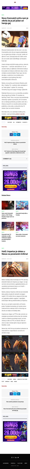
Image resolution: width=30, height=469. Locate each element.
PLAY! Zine (20, 463)
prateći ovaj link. (20, 114)
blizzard (10, 122)
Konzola (13, 463)
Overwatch (18, 122)
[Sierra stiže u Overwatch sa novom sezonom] (22, 226)
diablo (14, 379)
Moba (15, 381)
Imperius (7, 381)
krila (12, 381)
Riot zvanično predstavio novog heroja (15, 401)
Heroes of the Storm (22, 379)
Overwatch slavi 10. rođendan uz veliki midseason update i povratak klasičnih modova (6, 238)
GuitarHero (6, 463)
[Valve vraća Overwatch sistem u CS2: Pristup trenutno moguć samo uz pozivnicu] (8, 205)
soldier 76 (24, 122)
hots (3, 381)
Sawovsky (4, 28)
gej (14, 122)
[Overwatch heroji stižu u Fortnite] (22, 205)
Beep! (26, 463)
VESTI (3, 211)
